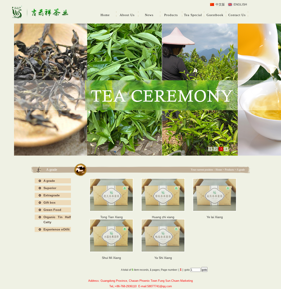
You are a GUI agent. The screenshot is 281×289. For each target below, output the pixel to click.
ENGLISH (240, 4)
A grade (49, 180)
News (149, 15)
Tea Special (193, 15)
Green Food (52, 210)
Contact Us (237, 15)
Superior (49, 188)
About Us (127, 15)
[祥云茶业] (40, 12)
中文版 (220, 4)
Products (171, 15)
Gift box (49, 202)
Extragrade (51, 195)
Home (105, 15)
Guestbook (215, 15)
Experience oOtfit (56, 229)
